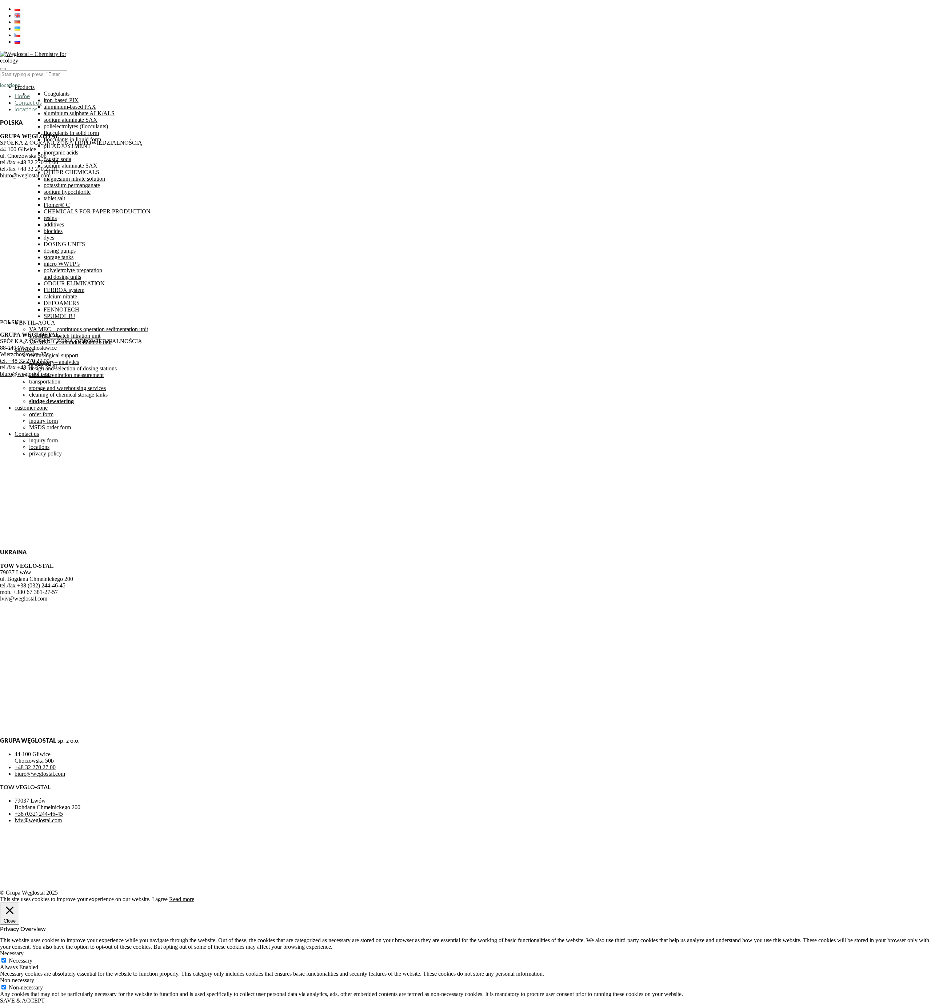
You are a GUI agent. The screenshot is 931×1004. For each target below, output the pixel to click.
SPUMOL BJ (59, 316)
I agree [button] (160, 899)
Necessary (20, 960)
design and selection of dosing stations (73, 368)
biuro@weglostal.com (25, 374)
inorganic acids (61, 152)
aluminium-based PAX (70, 107)
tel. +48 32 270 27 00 (24, 361)
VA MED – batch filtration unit (64, 336)
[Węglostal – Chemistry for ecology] (34, 60)
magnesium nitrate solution (74, 179)
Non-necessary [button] (17, 980)
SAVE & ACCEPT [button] (22, 1000)
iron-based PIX (61, 100)
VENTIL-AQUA (35, 323)
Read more (181, 899)
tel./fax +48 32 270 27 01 (29, 367)
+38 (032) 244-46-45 (39, 814)
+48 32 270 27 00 (35, 767)
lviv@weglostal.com (38, 820)
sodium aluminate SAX (70, 120)
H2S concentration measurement (66, 375)
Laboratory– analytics (54, 362)
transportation (44, 381)
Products (25, 87)
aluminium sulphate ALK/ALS (79, 113)
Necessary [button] (12, 953)
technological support (53, 355)
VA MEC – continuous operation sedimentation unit (88, 329)
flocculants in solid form (71, 133)
